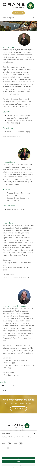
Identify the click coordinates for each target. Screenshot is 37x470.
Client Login (18, 13)
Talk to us (18, 409)
